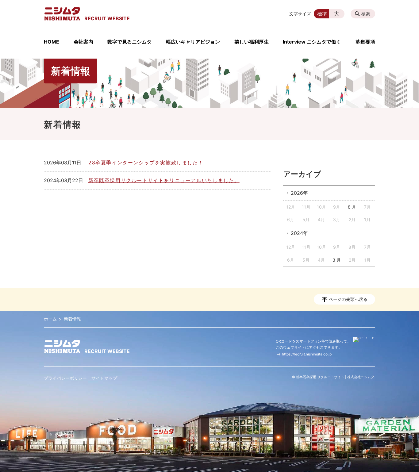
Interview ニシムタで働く (312, 41)
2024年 (299, 233)
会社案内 (83, 41)
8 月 (352, 206)
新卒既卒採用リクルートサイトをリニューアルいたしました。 (164, 180)
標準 (322, 14)
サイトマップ (104, 378)
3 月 (337, 260)
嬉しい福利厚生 (251, 41)
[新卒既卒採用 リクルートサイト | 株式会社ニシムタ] (62, 14)
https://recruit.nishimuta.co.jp (307, 354)
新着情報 (72, 318)
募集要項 (365, 41)
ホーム (50, 318)
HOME (51, 41)
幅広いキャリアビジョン (193, 41)
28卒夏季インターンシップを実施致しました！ (145, 162)
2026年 (299, 193)
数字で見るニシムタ (129, 41)
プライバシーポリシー (65, 378)
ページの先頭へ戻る (348, 299)
